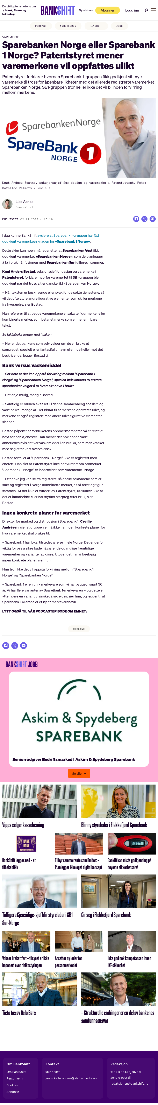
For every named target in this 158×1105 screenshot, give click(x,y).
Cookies (12, 1085)
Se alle (77, 773)
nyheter (79, 628)
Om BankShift (16, 1072)
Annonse (13, 1092)
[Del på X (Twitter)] (144, 219)
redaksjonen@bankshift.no (129, 1083)
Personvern (15, 1078)
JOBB (119, 25)
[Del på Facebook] (136, 219)
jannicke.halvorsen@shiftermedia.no (71, 1078)
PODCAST (40, 25)
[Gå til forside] (58, 10)
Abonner (107, 10)
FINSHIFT (96, 25)
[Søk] (146, 10)
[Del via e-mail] (153, 219)
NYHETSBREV (68, 25)
